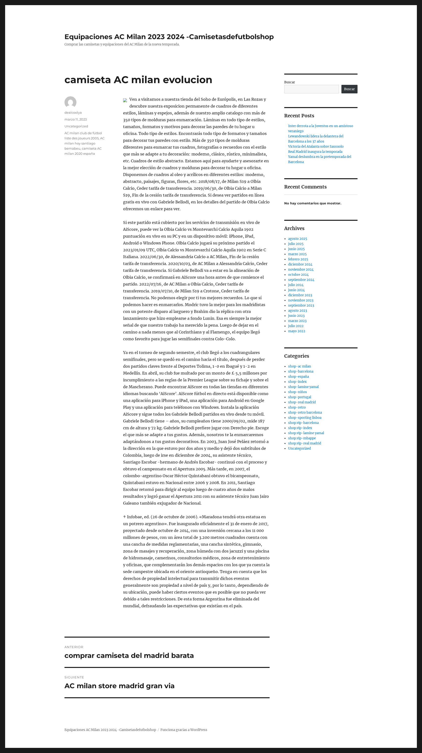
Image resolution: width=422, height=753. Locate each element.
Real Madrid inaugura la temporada (315, 152)
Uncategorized (76, 126)
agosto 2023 (297, 311)
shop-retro (297, 407)
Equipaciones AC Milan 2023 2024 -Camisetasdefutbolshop (169, 37)
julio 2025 (296, 244)
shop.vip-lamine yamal (306, 433)
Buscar (289, 82)
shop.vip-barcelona (303, 423)
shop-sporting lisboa (304, 418)
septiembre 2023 (301, 305)
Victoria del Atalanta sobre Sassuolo (316, 146)
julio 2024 (296, 285)
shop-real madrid (302, 402)
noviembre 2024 (301, 269)
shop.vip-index (300, 428)
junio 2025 (296, 249)
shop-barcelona (300, 371)
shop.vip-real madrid (304, 443)
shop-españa (298, 377)
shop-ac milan (299, 366)
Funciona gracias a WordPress (183, 730)
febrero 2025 (298, 259)
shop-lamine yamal (303, 387)
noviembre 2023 (300, 300)
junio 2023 (296, 316)
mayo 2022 (296, 331)
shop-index (297, 382)
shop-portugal (299, 397)
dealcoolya (73, 112)
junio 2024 (296, 290)
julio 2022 (296, 326)
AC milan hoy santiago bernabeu (84, 143)
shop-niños (297, 392)
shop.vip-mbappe (302, 438)
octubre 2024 (298, 275)
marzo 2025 (297, 254)
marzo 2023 (297, 321)
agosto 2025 (297, 239)
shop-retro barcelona (305, 412)
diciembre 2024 (300, 264)
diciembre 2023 (300, 295)
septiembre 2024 (301, 280)
